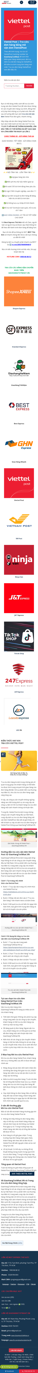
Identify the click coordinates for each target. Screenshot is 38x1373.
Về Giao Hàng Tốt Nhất (20, 1355)
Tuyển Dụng (17, 1359)
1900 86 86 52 (29, 1371)
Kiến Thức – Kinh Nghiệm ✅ (11, 1304)
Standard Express (19, 347)
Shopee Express (19, 309)
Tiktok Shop (19, 654)
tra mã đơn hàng (14, 62)
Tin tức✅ (5, 1308)
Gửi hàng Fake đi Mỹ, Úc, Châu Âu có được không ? (19, 774)
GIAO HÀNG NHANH (11, 215)
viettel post (20, 59)
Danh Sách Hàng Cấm (25, 1357)
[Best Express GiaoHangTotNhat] (10, 2)
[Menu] (21, 2)
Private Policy (27, 1359)
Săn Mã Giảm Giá (21, 1362)
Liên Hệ (11, 1362)
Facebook (10, 1371)
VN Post (19, 539)
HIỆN (20, 1243)
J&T (15, 615)
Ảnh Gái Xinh (6, 1297)
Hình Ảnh (4, 1301)
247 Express (19, 692)
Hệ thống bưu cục (9, 1367)
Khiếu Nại (8, 1359)
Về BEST (8, 1355)
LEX (17, 730)
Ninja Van (19, 577)
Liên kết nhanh (16, 1350)
